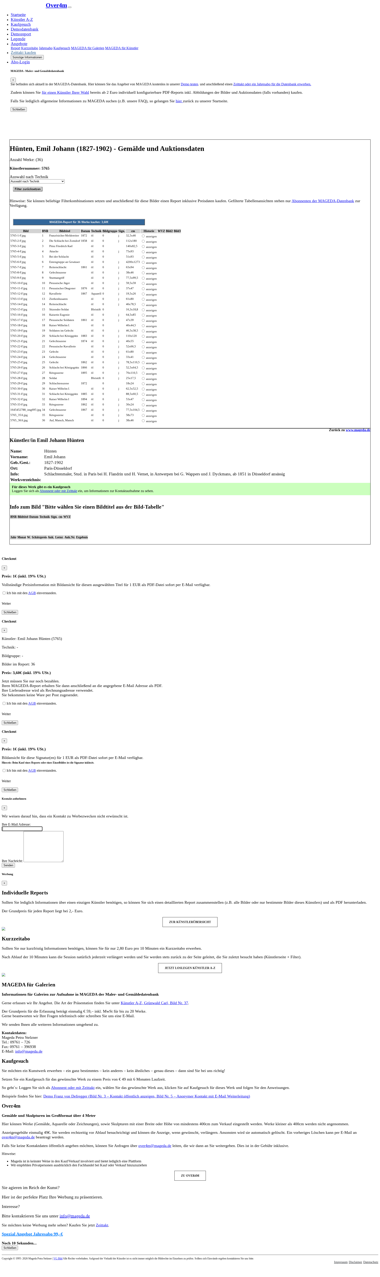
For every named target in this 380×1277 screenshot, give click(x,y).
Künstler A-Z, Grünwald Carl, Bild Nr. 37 (154, 1003)
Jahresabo (46, 48)
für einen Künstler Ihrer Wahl (65, 92)
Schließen (18, 109)
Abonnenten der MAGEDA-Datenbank (323, 201)
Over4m (56, 5)
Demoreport (21, 34)
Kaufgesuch (21, 24)
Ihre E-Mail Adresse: (16, 824)
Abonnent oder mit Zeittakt (58, 491)
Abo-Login (20, 62)
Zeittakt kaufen (23, 52)
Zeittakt (102, 1225)
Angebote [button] (19, 43)
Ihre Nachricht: (12, 861)
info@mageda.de (28, 1051)
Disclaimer (355, 1262)
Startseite (18, 14)
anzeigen (151, 236)
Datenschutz (370, 1262)
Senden (8, 865)
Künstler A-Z (22, 19)
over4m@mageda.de (18, 1137)
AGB (32, 593)
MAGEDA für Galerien (87, 48)
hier (179, 101)
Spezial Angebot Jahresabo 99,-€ (32, 1233)
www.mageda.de (358, 430)
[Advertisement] (190, 127)
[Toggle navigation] (69, 7)
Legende (18, 39)
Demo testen (189, 84)
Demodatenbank (24, 29)
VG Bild (57, 1258)
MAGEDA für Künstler (121, 48)
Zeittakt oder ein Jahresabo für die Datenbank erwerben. (272, 84)
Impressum (341, 1262)
